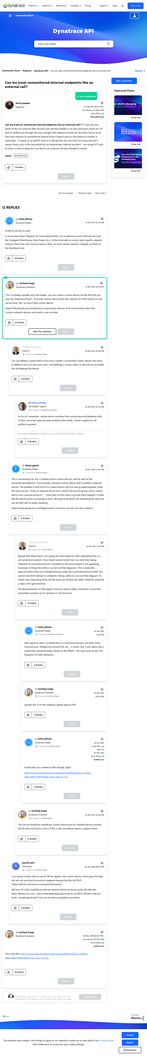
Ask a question (124, 80)
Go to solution (88, 96)
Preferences (130, 1050)
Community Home (24, 15)
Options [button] (139, 71)
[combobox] (73, 43)
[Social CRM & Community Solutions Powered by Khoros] (137, 1017)
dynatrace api (21, 155)
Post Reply (90, 996)
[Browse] (11, 15)
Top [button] (7, 1016)
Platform (27, 71)
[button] (130, 1035)
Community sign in (134, 16)
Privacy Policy (106, 1040)
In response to (36, 354)
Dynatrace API (41, 71)
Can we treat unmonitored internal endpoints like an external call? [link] (81, 71)
